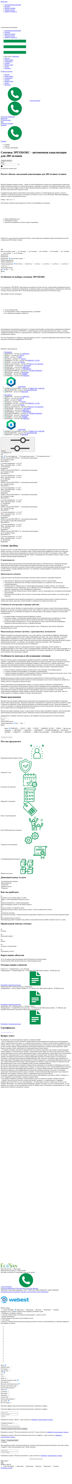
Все (2, 269)
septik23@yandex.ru (10, 11)
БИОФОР (25, 392)
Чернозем (4, 1395)
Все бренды (8, 352)
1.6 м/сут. (64, 264)
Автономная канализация (12, 5)
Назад (3, 1440)
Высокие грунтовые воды (9, 1384)
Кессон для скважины (36, 364)
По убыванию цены (43, 456)
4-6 (2, 1374)
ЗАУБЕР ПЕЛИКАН (35, 370)
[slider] (36, 166)
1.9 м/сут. (4, 266)
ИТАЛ (22, 355)
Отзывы (7, 63)
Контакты (7, 68)
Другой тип (5, 1371)
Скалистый (4, 1397)
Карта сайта (36, 1292)
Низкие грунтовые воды (9, 1386)
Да (12, 269)
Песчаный (4, 1393)
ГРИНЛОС (26, 375)
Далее (3, 1416)
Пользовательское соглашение (10, 1292)
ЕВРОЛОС (26, 353)
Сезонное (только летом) (9, 1380)
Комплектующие (9, 8)
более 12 (4, 1378)
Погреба (7, 6)
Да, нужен (4, 1401)
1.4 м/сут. (55, 264)
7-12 (2, 1376)
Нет (7, 269)
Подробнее (4, 985)
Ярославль (4, 1)
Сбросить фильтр (6, 160)
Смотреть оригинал (14, 985)
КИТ (20, 357)
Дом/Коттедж (5, 1367)
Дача (2, 1365)
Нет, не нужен (5, 1402)
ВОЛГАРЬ (25, 372)
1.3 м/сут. (46, 264)
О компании (8, 61)
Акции (6, 66)
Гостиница (4, 1369)
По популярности (12, 456)
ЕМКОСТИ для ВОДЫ (37, 388)
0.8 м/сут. (28, 264)
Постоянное (5, 1382)
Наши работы (8, 60)
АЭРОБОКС (22, 386)
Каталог (7, 58)
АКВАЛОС (26, 367)
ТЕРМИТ (25, 374)
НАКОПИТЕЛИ (31, 390)
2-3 (2, 1372)
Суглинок (4, 1391)
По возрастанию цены (27, 456)
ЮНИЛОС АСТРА (34, 360)
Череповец (15, 56)
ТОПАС (23, 359)
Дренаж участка (9, 10)
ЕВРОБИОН (27, 369)
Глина (3, 1389)
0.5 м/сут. (19, 264)
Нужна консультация (7, 1387)
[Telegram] (32, 1288)
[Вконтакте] (8, 1288)
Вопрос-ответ (8, 65)
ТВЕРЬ (22, 362)
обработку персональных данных (42, 1419)
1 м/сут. (37, 264)
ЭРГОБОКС (27, 365)
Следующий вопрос (12, 1440)
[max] (20, 1288)
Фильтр (4, 451)
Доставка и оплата (26, 1292)
